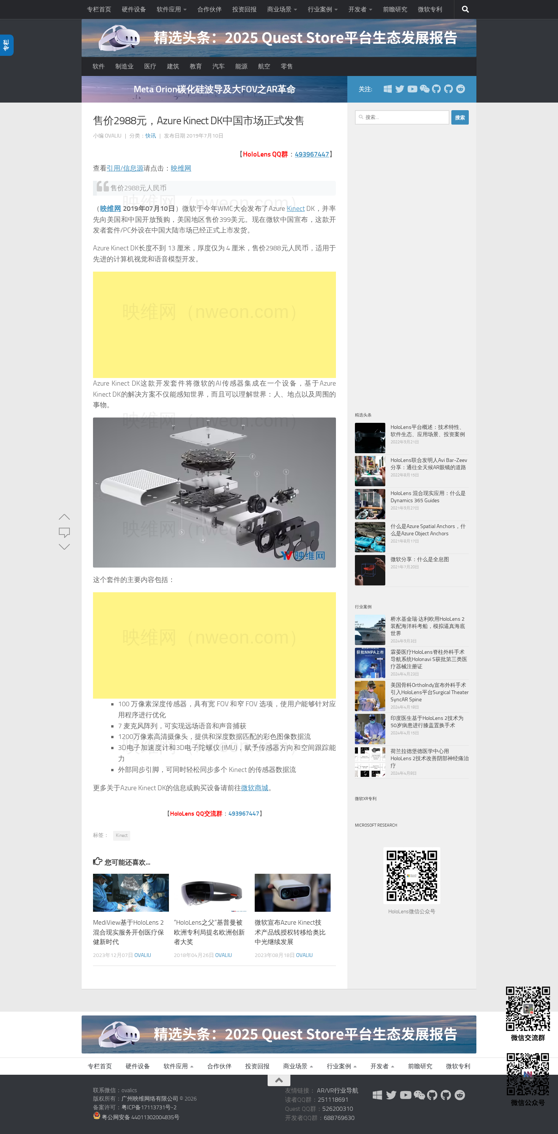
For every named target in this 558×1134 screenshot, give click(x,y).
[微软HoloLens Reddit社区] (460, 88)
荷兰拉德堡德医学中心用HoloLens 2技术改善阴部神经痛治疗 (430, 758)
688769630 (339, 1117)
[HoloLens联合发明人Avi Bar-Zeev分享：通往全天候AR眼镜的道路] (370, 471)
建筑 (173, 66)
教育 (196, 66)
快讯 (150, 136)
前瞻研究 (395, 9)
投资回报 (244, 9)
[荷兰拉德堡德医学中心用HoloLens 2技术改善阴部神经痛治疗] (370, 762)
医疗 (150, 66)
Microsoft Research (376, 825)
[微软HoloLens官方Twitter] (399, 88)
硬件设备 (134, 9)
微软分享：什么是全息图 (420, 559)
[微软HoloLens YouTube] (411, 88)
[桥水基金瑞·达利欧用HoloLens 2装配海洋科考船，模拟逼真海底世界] (370, 630)
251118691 (333, 1099)
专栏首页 (99, 9)
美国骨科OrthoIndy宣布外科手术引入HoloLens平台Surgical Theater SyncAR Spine (430, 692)
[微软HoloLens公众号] (424, 88)
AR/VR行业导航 (337, 1090)
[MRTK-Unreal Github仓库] (448, 88)
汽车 (219, 66)
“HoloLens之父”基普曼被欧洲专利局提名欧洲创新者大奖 (209, 932)
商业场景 (279, 9)
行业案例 (320, 9)
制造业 (124, 66)
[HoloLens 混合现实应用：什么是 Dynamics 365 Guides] (370, 504)
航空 (264, 66)
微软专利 (430, 9)
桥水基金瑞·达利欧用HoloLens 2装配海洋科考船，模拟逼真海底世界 (428, 626)
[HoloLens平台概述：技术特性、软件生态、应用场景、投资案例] (370, 438)
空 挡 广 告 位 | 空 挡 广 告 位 (214, 89)
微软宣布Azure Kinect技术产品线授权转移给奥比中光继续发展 (290, 932)
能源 (241, 66)
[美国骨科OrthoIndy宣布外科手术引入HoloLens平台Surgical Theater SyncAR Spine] (370, 696)
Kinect (296, 208)
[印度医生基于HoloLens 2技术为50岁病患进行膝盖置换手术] (370, 729)
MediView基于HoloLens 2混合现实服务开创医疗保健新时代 (128, 932)
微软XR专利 (366, 798)
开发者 (357, 9)
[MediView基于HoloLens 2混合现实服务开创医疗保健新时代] (131, 892)
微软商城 (254, 788)
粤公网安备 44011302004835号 (140, 1117)
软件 (99, 66)
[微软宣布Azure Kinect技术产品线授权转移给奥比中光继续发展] (293, 892)
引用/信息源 (125, 168)
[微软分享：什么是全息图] (370, 570)
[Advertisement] (214, 325)
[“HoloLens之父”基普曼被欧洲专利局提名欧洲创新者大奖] (212, 892)
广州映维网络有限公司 (149, 1098)
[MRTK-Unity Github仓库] (436, 88)
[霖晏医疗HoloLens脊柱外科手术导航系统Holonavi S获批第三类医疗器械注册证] (370, 663)
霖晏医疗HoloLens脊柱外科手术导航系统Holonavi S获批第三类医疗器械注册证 (429, 659)
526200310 (337, 1108)
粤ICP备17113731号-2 (149, 1107)
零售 (287, 66)
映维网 (181, 168)
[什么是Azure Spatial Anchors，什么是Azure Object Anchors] (370, 537)
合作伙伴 (209, 9)
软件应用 (169, 9)
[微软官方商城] (387, 88)
